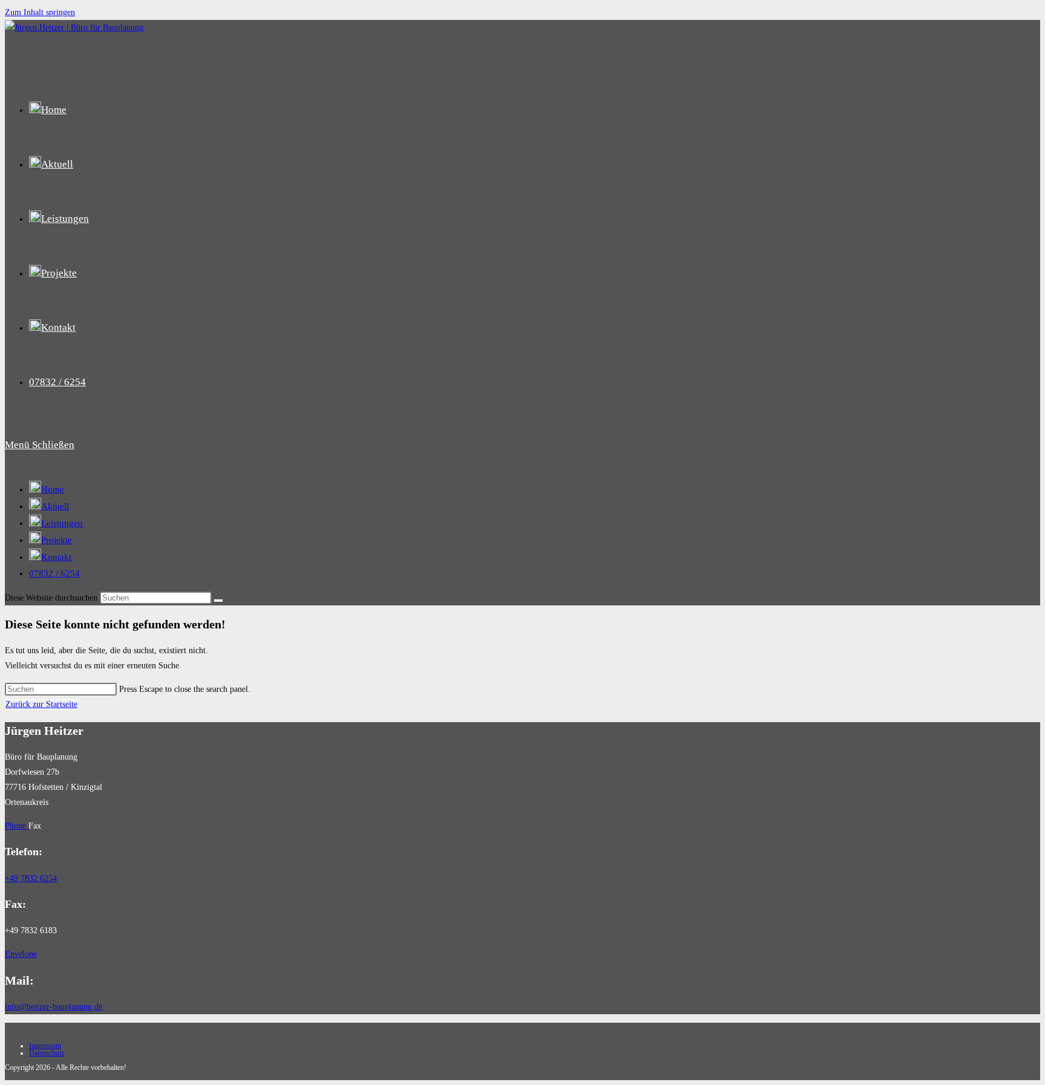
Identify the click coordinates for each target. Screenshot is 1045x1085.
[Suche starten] (218, 600)
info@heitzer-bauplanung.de (53, 1006)
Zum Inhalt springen (40, 12)
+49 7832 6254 (31, 878)
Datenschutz (46, 1053)
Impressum (45, 1045)
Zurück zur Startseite (41, 704)
